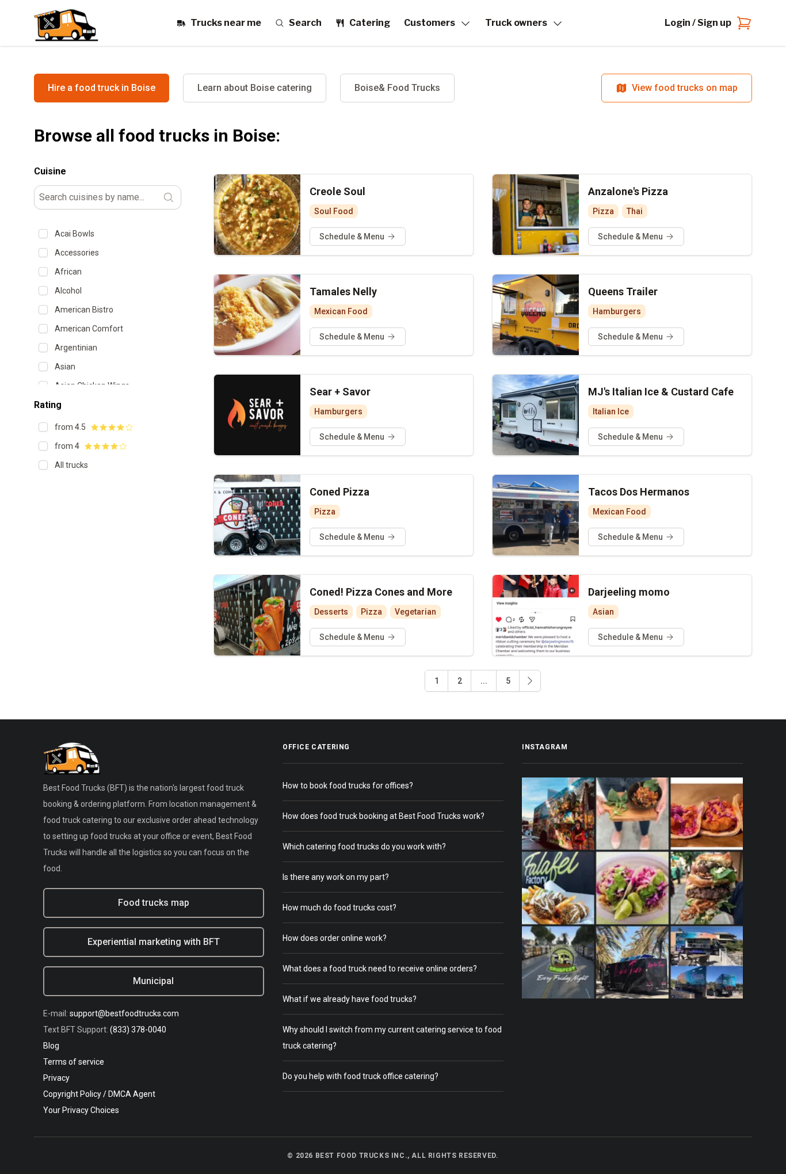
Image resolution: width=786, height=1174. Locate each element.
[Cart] (741, 23)
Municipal (153, 980)
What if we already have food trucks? (350, 999)
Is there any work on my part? (336, 877)
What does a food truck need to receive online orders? (380, 968)
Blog (51, 1045)
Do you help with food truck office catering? (360, 1076)
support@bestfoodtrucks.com (124, 1013)
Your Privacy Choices (81, 1110)
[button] (529, 680)
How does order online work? (335, 938)
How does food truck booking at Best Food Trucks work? (383, 816)
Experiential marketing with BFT (153, 941)
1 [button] (436, 680)
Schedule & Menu (351, 236)
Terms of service (73, 1061)
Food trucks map (153, 902)
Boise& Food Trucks (397, 87)
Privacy (56, 1077)
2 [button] (459, 680)
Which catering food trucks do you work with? (364, 846)
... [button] (483, 680)
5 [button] (508, 680)
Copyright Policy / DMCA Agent (99, 1094)
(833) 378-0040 (138, 1029)
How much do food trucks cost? (339, 907)
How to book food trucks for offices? (348, 785)
